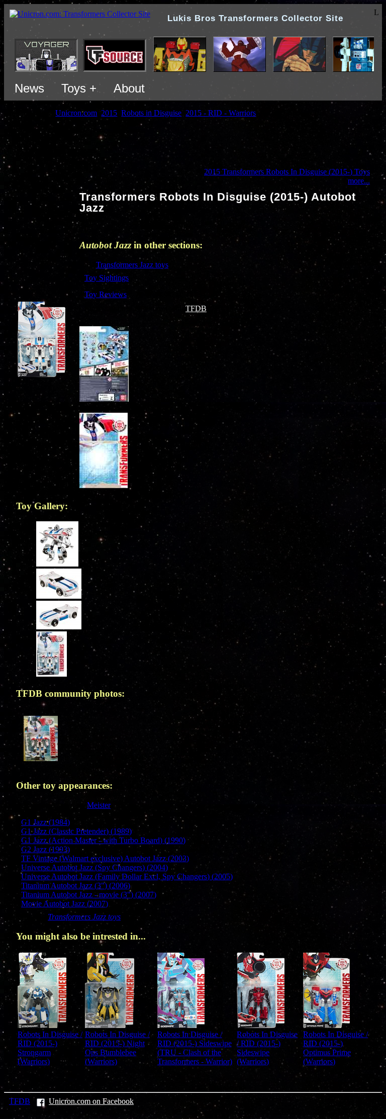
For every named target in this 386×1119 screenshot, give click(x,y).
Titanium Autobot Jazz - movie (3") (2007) (88, 894)
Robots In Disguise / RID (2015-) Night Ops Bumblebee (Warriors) (117, 1048)
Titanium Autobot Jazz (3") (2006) (75, 885)
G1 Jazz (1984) (45, 822)
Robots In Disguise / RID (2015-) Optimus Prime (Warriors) (335, 1048)
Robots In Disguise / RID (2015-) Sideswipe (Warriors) (267, 1048)
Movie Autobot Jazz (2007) (64, 903)
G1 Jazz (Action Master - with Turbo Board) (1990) (103, 840)
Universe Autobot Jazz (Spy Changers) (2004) (94, 867)
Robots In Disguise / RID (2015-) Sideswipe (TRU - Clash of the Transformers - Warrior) (194, 1048)
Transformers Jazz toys (132, 264)
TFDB (196, 308)
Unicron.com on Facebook (91, 1101)
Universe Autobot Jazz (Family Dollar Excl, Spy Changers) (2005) (127, 876)
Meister (99, 805)
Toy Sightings (106, 277)
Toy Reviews (105, 294)
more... (359, 180)
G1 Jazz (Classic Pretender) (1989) (76, 831)
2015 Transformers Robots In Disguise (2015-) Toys (287, 171)
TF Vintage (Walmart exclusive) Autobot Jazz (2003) (105, 858)
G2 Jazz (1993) (45, 849)
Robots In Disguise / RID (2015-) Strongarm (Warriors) (50, 1048)
